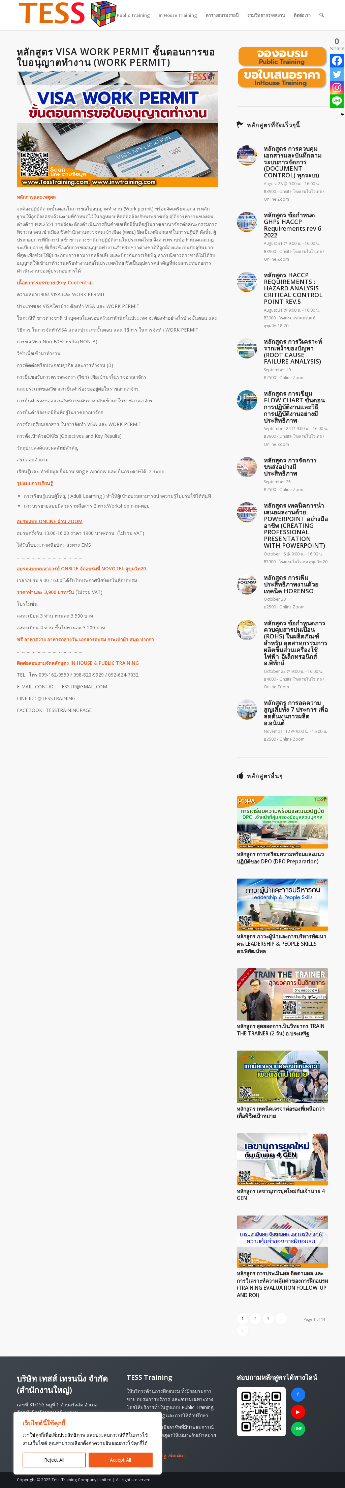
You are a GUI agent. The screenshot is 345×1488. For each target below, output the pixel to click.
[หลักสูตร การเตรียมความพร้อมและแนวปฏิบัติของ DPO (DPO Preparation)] (282, 822)
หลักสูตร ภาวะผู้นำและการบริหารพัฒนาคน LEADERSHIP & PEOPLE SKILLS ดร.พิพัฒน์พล (281, 943)
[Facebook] (337, 60)
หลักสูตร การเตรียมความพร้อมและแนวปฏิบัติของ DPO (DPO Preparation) (280, 858)
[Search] (321, 15)
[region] (87, 1443)
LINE (298, 1428)
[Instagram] (337, 87)
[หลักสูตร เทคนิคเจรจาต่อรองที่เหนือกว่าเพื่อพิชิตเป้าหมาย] (282, 1077)
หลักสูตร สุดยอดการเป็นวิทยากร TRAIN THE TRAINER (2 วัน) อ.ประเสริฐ (280, 1030)
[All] (282, 68)
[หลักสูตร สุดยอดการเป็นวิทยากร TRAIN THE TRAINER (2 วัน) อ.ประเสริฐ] (282, 994)
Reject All (54, 1460)
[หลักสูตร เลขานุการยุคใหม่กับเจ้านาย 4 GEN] (282, 1159)
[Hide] (342, 114)
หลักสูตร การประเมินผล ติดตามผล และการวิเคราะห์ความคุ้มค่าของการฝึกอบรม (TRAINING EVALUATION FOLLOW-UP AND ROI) (282, 1284)
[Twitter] (337, 74)
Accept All (120, 1460)
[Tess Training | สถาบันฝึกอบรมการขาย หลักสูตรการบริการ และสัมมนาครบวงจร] (67, 15)
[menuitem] (100, 15)
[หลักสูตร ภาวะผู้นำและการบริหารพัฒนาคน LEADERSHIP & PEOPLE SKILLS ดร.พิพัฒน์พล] (282, 905)
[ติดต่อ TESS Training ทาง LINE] (261, 1411)
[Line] (337, 101)
